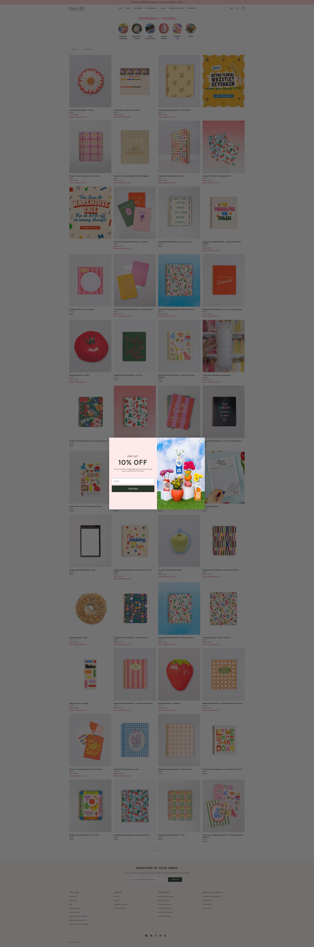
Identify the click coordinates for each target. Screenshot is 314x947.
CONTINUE (133, 488)
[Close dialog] (202, 441)
